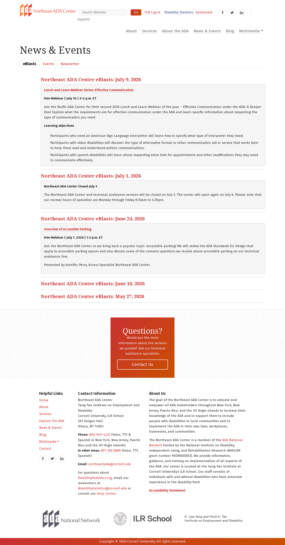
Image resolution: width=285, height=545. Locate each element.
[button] (153, 79)
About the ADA (175, 31)
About (131, 31)
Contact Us (142, 364)
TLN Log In (152, 12)
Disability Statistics (178, 12)
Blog (230, 31)
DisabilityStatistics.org (95, 478)
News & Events (207, 31)
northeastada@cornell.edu (109, 464)
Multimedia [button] (249, 31)
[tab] (30, 64)
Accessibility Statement (167, 490)
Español (83, 19)
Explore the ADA (51, 421)
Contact (45, 449)
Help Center (106, 494)
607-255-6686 (111, 450)
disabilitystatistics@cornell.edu (102, 488)
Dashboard (203, 12)
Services (149, 31)
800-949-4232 (99, 435)
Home (43, 400)
